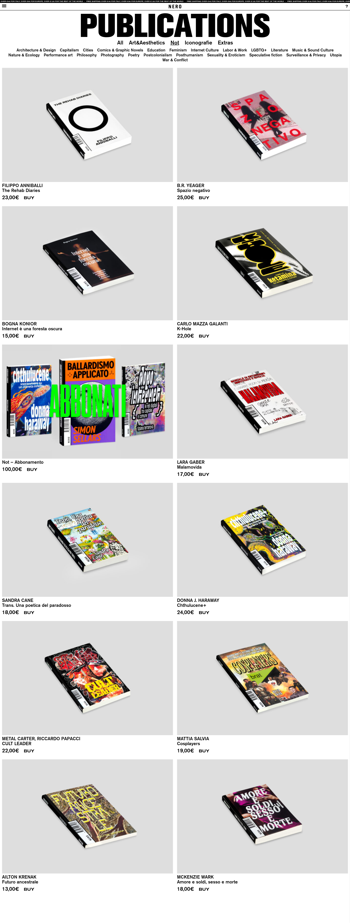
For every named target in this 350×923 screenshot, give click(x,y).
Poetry (133, 55)
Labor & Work (235, 50)
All (120, 42)
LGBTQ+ (259, 50)
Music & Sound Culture (313, 50)
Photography (112, 55)
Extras (225, 42)
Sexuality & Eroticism (226, 55)
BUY (29, 198)
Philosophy (87, 55)
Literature (279, 50)
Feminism (178, 50)
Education (156, 50)
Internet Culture (205, 50)
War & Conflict (175, 59)
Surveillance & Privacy (306, 55)
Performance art (58, 55)
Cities (88, 50)
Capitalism (69, 50)
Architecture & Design (36, 50)
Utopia (336, 55)
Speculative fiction (265, 55)
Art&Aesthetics (147, 42)
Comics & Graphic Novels (120, 50)
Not (174, 42)
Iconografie (198, 42)
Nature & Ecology (24, 55)
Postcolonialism (158, 55)
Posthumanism (189, 55)
